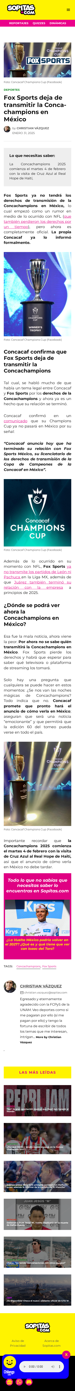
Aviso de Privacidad (17, 1343)
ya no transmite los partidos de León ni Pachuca (37, 571)
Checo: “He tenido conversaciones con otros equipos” (36, 1263)
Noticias (11, 1182)
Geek (9, 1298)
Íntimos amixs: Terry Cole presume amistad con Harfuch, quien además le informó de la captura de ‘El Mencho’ (37, 1186)
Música (11, 1106)
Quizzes (39, 23)
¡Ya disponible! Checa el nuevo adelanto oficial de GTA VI (38, 1300)
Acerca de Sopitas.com (51, 1343)
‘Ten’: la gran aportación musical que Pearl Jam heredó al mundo (38, 1110)
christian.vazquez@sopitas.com (45, 992)
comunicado (15, 421)
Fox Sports (49, 966)
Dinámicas (58, 23)
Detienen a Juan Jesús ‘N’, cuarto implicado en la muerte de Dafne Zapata (37, 1223)
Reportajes (18, 23)
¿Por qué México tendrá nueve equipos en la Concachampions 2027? (35, 1148)
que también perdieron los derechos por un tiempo (37, 221)
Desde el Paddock (17, 1260)
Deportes (12, 89)
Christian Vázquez (33, 128)
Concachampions (28, 966)
